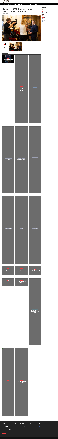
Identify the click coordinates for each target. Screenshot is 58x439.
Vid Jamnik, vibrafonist (35, 229)
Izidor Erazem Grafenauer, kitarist (35, 159)
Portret (15, 4)
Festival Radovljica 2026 (8, 381)
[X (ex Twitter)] (41, 426)
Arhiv (28, 4)
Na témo (24, 4)
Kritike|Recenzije (35, 309)
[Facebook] (39, 426)
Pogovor (11, 4)
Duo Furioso (8, 159)
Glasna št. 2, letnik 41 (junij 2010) (35, 270)
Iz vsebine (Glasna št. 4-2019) (8, 59)
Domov (4, 4)
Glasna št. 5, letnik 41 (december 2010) (8, 271)
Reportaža (20, 4)
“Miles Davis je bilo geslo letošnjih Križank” (21, 382)
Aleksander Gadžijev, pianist (8, 229)
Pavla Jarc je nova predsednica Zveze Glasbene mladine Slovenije (21, 89)
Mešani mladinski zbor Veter (21, 229)
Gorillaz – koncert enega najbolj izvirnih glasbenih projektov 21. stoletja (35, 311)
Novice (7, 4)
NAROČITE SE (35, 4)
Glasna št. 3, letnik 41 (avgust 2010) (21, 271)
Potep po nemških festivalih (35, 89)
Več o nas (4, 433)
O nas (31, 4)
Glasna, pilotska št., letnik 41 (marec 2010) (21, 282)
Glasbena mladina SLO (6, 13)
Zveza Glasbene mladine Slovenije (11, 437)
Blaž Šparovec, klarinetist (21, 159)
